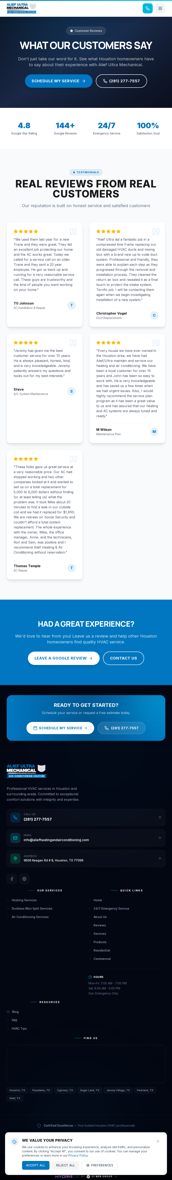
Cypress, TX (65, 1090)
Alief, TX (14, 1098)
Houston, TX (17, 1090)
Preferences (102, 1165)
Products (100, 942)
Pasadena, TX (41, 1090)
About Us (100, 917)
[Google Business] (24, 879)
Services (100, 933)
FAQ (14, 1020)
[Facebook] (12, 879)
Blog (15, 1011)
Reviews (100, 925)
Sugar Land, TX (89, 1090)
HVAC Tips (19, 1028)
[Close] (158, 1141)
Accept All (35, 1165)
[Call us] (148, 8)
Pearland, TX (145, 1090)
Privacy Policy (78, 1155)
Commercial (102, 959)
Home (98, 900)
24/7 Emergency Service (111, 908)
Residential (102, 950)
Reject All (65, 1165)
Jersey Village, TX (118, 1090)
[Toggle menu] (160, 8)
